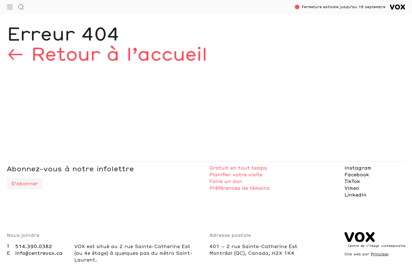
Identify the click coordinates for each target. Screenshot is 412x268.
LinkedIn (355, 195)
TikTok (352, 181)
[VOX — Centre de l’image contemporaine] (397, 7)
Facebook (356, 175)
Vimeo (351, 188)
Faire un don (225, 181)
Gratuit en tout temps (238, 168)
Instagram (357, 168)
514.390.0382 (33, 246)
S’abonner (24, 184)
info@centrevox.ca (39, 253)
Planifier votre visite (235, 175)
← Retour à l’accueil (107, 55)
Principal (379, 254)
